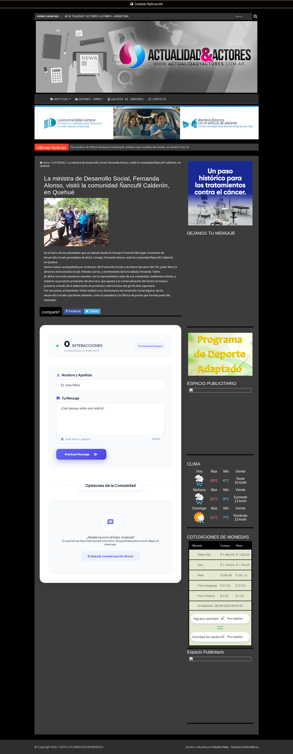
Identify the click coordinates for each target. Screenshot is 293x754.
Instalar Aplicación (148, 4)
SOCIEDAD (58, 162)
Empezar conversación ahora (110, 556)
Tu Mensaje (70, 398)
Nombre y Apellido (77, 375)
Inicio (46, 162)
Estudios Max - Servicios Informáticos (235, 747)
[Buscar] (255, 16)
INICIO (42, 98)
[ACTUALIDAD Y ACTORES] (147, 57)
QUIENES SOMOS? (91, 99)
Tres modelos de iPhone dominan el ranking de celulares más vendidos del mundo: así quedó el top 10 (129, 147)
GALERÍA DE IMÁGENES (127, 99)
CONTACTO (159, 99)
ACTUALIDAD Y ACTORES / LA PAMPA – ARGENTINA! (98, 16)
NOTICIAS (61, 99)
